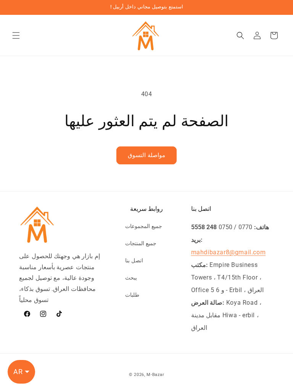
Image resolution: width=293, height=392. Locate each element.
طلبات (132, 295)
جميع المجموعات (143, 226)
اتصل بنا (134, 260)
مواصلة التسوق (146, 155)
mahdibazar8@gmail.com (228, 252)
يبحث (131, 278)
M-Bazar (155, 374)
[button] (16, 35)
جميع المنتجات (140, 243)
